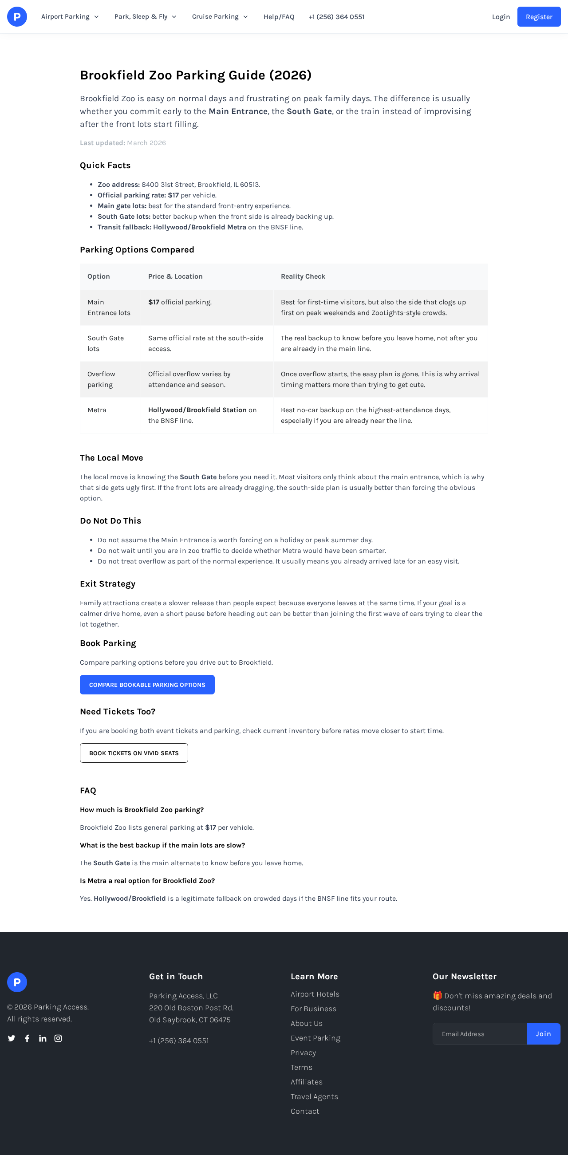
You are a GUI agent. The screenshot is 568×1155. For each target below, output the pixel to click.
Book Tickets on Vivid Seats (134, 753)
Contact (305, 1111)
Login (501, 16)
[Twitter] (11, 1038)
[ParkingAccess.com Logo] (17, 17)
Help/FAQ (279, 16)
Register (539, 16)
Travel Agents (314, 1096)
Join (544, 1033)
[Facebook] (27, 1038)
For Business (313, 1008)
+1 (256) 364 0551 (336, 16)
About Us (307, 1023)
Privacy (303, 1052)
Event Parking (315, 1038)
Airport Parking (65, 16)
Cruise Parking (215, 16)
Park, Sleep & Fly (140, 16)
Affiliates (307, 1082)
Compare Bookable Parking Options (147, 685)
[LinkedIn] (42, 1038)
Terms (301, 1067)
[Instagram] (58, 1038)
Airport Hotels (315, 994)
